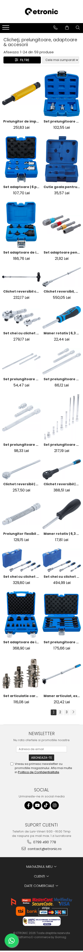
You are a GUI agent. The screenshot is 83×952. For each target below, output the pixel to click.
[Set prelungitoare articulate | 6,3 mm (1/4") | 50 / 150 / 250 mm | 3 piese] (21, 361)
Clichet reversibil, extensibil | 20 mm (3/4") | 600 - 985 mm (62, 291)
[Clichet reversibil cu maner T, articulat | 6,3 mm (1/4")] (21, 277)
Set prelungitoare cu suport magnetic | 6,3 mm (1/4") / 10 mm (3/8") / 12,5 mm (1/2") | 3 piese (62, 121)
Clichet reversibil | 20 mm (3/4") (22, 484)
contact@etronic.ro (44, 848)
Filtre (23, 60)
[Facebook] (28, 805)
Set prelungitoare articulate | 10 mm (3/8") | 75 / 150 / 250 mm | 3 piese (62, 379)
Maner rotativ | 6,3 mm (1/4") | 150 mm (62, 333)
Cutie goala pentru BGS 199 (62, 187)
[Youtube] (37, 805)
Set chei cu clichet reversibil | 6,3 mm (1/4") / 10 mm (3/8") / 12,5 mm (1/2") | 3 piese (22, 333)
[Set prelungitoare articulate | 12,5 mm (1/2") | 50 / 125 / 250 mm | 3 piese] (21, 417)
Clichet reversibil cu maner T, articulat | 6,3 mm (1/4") (22, 291)
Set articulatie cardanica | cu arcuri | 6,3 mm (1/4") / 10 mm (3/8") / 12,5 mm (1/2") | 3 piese (22, 696)
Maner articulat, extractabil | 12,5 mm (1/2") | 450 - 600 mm (62, 696)
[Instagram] (55, 805)
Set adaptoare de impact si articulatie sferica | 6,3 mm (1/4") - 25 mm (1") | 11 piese (22, 642)
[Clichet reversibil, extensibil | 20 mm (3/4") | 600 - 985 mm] (61, 277)
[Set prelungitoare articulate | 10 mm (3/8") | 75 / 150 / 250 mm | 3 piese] (61, 361)
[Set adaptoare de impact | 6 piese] (21, 225)
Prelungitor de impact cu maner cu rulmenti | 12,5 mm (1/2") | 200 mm (22, 121)
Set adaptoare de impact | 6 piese (22, 252)
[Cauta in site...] (78, 27)
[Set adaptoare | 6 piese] (21, 159)
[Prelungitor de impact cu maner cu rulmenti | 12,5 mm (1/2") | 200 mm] (21, 93)
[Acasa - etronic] (41, 11)
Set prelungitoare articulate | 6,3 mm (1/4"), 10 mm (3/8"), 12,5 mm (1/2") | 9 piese (62, 444)
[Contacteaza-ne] (55, 27)
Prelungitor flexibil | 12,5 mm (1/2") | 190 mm (22, 533)
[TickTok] (46, 805)
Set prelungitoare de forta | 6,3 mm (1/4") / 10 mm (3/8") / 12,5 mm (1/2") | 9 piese (62, 642)
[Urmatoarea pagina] (73, 712)
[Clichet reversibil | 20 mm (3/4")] (21, 469)
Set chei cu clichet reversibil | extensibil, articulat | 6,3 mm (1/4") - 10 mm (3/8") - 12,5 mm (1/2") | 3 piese (62, 576)
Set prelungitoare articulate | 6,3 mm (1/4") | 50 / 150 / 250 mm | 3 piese (22, 379)
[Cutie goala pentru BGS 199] (61, 159)
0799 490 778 (44, 842)
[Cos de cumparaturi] (67, 27)
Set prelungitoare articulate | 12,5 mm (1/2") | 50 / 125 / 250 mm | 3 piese (22, 444)
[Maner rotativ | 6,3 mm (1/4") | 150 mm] (61, 317)
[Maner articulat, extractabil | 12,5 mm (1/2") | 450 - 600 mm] (61, 674)
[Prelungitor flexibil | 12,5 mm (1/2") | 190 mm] (21, 514)
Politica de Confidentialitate (38, 772)
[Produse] (6, 28)
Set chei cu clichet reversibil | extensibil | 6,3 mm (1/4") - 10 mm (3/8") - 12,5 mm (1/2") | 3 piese (22, 576)
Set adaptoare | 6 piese (22, 187)
